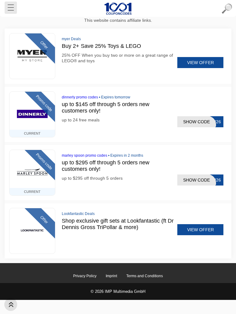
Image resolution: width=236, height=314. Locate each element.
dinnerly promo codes (80, 97)
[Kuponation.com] (118, 9)
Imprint (111, 276)
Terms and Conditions (144, 276)
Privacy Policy (84, 276)
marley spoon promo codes (84, 155)
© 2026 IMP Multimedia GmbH (118, 291)
